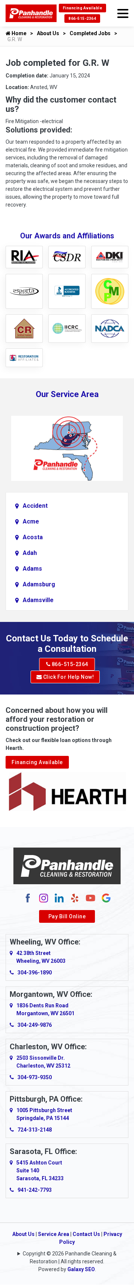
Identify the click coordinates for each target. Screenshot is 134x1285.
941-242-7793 (34, 1190)
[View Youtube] (90, 898)
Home (18, 33)
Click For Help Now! (68, 677)
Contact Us (86, 1234)
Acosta (33, 537)
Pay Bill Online (67, 916)
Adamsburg (39, 584)
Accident (35, 505)
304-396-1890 (34, 973)
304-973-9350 (34, 1077)
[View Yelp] (74, 898)
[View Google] (106, 898)
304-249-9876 (34, 1025)
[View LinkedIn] (59, 898)
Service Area (53, 1234)
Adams (32, 568)
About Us (48, 33)
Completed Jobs (90, 33)
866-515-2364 (82, 18)
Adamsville (38, 600)
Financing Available (82, 8)
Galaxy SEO (81, 1269)
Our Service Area (67, 394)
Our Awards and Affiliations (67, 235)
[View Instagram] (43, 898)
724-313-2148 (34, 1130)
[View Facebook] (28, 898)
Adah (30, 552)
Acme (31, 521)
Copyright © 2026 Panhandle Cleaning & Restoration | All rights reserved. (70, 1257)
